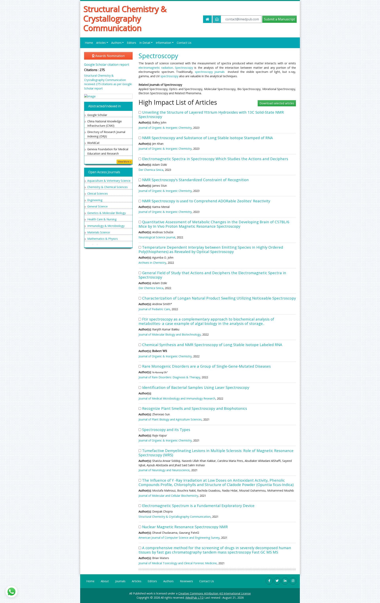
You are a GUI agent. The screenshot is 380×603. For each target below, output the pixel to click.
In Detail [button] (144, 43)
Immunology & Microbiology (105, 226)
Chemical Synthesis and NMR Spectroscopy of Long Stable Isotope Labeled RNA (212, 344)
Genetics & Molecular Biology (106, 213)
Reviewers (186, 581)
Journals (120, 581)
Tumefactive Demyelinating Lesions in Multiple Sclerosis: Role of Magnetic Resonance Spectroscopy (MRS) (216, 452)
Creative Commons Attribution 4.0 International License (214, 593)
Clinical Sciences (97, 193)
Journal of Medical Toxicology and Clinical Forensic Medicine (178, 563)
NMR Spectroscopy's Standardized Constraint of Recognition (195, 179)
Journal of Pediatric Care (154, 309)
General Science (97, 206)
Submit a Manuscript (279, 19)
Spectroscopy (184, 67)
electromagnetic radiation (156, 67)
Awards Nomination (109, 56)
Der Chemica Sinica (151, 170)
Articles (136, 581)
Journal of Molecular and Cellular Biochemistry (168, 495)
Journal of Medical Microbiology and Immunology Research (177, 398)
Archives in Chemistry (152, 262)
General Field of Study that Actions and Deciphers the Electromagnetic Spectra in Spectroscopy (212, 275)
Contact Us (184, 43)
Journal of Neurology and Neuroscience (164, 470)
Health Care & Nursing (102, 219)
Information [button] (163, 43)
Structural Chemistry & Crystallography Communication (124, 18)
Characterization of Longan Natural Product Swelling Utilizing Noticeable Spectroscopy (219, 298)
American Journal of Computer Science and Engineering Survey (179, 537)
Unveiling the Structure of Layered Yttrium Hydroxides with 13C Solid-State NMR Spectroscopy (211, 114)
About (105, 581)
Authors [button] (116, 43)
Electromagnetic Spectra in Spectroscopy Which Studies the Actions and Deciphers (215, 158)
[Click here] (108, 96)
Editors (131, 43)
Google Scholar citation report (106, 64)
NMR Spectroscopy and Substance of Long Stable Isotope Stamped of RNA (207, 137)
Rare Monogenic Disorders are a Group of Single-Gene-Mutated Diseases (206, 366)
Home (89, 43)
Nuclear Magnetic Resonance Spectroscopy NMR (185, 526)
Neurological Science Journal (157, 237)
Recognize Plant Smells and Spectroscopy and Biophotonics (194, 408)
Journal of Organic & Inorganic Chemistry (165, 127)
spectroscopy (169, 76)
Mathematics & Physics (102, 239)
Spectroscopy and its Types (166, 429)
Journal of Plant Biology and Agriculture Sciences (170, 419)
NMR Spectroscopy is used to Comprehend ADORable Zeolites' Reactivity (206, 200)
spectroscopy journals (210, 72)
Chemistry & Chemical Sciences (107, 187)
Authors (168, 581)
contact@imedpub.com (242, 19)
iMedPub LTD (194, 597)
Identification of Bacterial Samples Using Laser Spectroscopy (195, 387)
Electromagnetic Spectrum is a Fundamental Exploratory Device (198, 505)
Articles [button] (101, 43)
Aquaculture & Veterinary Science (108, 181)
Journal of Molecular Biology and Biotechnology (170, 334)
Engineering (95, 200)
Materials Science (98, 232)
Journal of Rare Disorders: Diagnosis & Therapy (169, 377)
